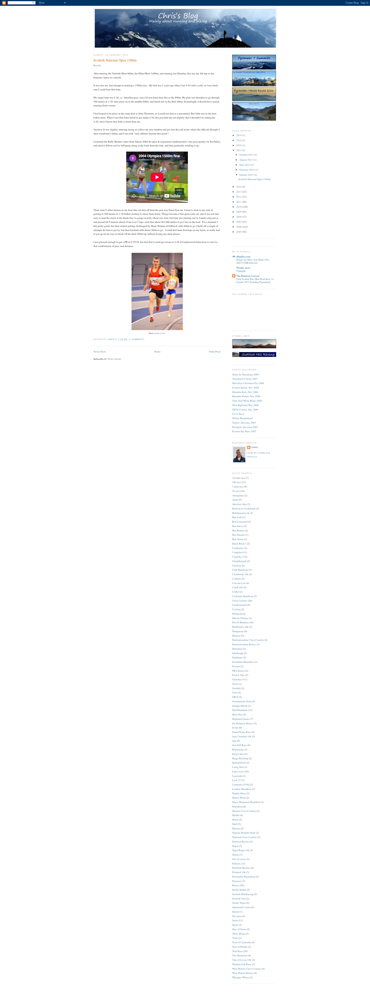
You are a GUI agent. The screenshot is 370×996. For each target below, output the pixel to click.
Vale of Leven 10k (241, 960)
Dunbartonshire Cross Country (248, 640)
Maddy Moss (239, 793)
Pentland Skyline (241, 867)
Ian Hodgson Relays (242, 723)
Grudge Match (239, 705)
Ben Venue (238, 539)
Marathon (237, 806)
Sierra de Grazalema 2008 (245, 374)
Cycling (236, 609)
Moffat (235, 815)
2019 (239, 135)
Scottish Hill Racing (242, 894)
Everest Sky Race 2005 (244, 431)
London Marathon (241, 789)
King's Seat (238, 754)
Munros (236, 828)
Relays (235, 885)
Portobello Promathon (243, 876)
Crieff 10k (237, 587)
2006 (239, 226)
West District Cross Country (246, 968)
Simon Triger (239, 903)
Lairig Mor (238, 767)
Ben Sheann (238, 534)
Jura (234, 741)
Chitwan (236, 565)
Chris (254, 447)
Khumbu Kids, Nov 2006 (245, 392)
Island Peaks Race (241, 732)
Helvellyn (237, 714)
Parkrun (236, 863)
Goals (235, 684)
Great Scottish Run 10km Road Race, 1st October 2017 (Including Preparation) (255, 280)
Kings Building (240, 758)
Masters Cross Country (244, 811)
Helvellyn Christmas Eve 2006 (248, 383)
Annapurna (238, 495)
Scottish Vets (239, 898)
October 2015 (246, 154)
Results (97, 65)
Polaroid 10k (239, 872)
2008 (239, 216)
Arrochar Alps (239, 504)
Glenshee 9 (238, 679)
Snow (235, 920)
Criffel (235, 591)
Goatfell (236, 688)
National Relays (240, 841)
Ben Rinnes (238, 530)
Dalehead (237, 613)
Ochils (235, 854)
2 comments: (137, 339)
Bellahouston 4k (241, 513)
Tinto (235, 938)
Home (157, 351)
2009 (239, 211)
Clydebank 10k (240, 574)
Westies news (243, 267)
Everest (236, 666)
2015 (239, 150)
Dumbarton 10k (240, 626)
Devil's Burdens (240, 622)
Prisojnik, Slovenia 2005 (245, 427)
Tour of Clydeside (241, 942)
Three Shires (238, 933)
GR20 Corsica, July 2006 (245, 409)
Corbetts (236, 578)
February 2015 (247, 169)
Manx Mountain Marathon (246, 802)
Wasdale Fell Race (241, 964)
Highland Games (241, 719)
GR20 (235, 697)
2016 (239, 145)
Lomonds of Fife (240, 784)
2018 (239, 140)
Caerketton (238, 548)
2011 (239, 201)
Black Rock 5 (239, 543)
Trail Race (237, 951)
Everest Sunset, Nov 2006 (245, 387)
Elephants (237, 657)
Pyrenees (236, 881)
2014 (239, 186)
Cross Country (239, 600)
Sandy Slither (239, 889)
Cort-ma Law (239, 583)
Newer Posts (99, 351)
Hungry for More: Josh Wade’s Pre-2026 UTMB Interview (252, 261)
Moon (235, 819)
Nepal (235, 846)
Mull (234, 824)
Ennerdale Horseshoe (243, 662)
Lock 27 (236, 780)
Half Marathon (239, 710)
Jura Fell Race (239, 745)
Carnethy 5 (238, 556)
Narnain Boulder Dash (243, 832)
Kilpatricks (238, 749)
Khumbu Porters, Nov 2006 (246, 396)
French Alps (238, 675)
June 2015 (245, 164)
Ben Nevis (237, 526)
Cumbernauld (239, 605)
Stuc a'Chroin (239, 929)
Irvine (235, 727)
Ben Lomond (239, 521)
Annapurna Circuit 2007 (245, 378)
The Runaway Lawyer (248, 276)
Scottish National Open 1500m (115, 60)
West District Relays (242, 973)
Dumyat (236, 635)
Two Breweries (239, 955)
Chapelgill (241, 270)
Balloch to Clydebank (243, 508)
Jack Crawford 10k (241, 736)
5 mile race (238, 486)
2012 (239, 196)
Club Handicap (240, 569)
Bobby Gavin (160, 333)
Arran (235, 499)
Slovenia (236, 916)
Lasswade (237, 776)
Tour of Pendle (239, 946)
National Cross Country (244, 837)
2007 (239, 221)
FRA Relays (238, 670)
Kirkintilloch (239, 762)
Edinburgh (237, 653)
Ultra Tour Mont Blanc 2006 (247, 400)
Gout (234, 692)
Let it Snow (238, 413)
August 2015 (246, 159)
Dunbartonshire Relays (244, 644)
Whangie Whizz (240, 977)
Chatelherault (239, 561)
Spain (235, 924)
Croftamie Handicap (242, 596)
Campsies (237, 552)
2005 (239, 231)
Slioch (235, 911)
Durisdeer (237, 648)
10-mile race (238, 478)
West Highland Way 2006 (245, 405)
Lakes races (238, 771)
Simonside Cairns (241, 907)
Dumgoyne (238, 631)
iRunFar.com (243, 256)
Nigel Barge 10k (240, 850)
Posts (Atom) (114, 359)
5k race (236, 491)
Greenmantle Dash (241, 701)
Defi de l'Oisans (240, 618)
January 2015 (246, 174)
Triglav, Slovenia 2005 (244, 422)
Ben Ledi (237, 517)
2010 (239, 206)
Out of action (239, 859)
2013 (239, 191)
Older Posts (215, 351)
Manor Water (239, 797)
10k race (236, 482)
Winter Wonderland (242, 418)
